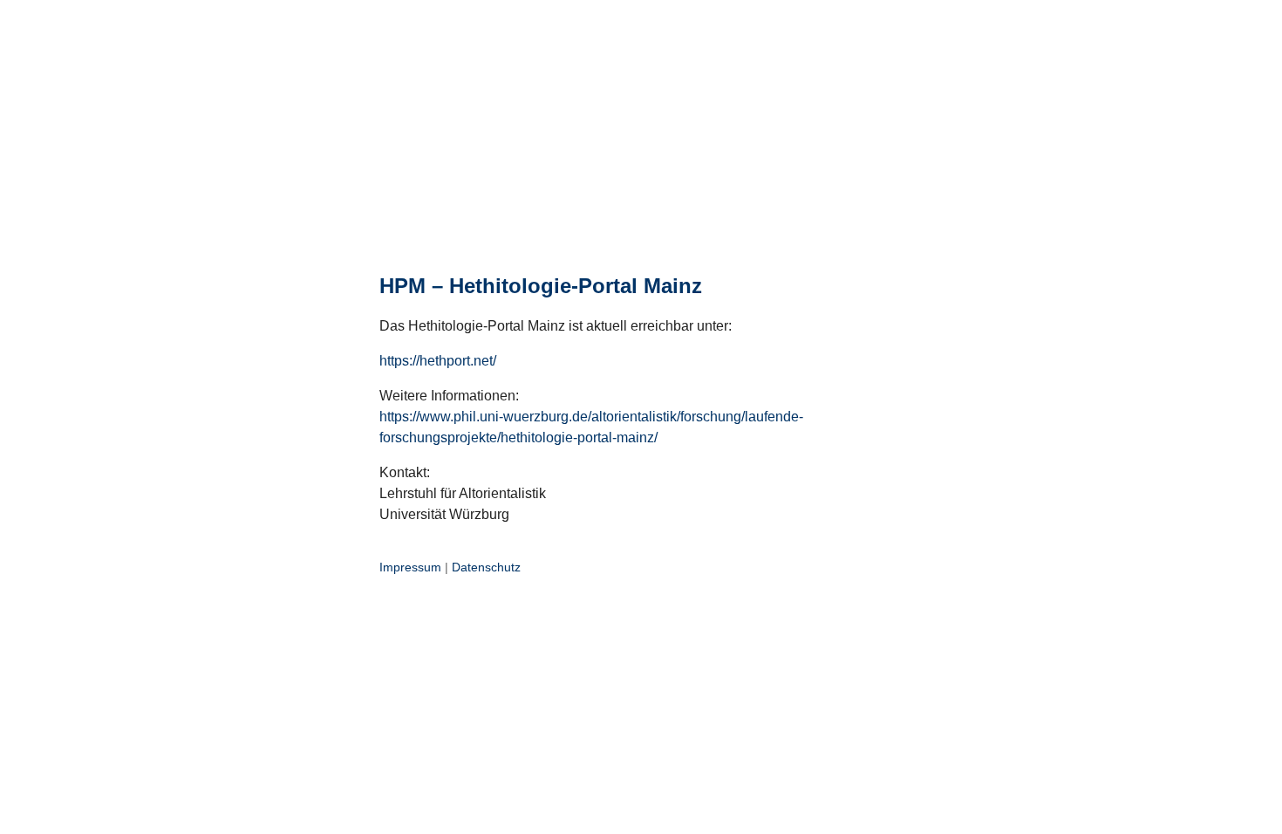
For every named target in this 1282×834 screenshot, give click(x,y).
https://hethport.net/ (437, 360)
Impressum (410, 567)
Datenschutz (486, 567)
